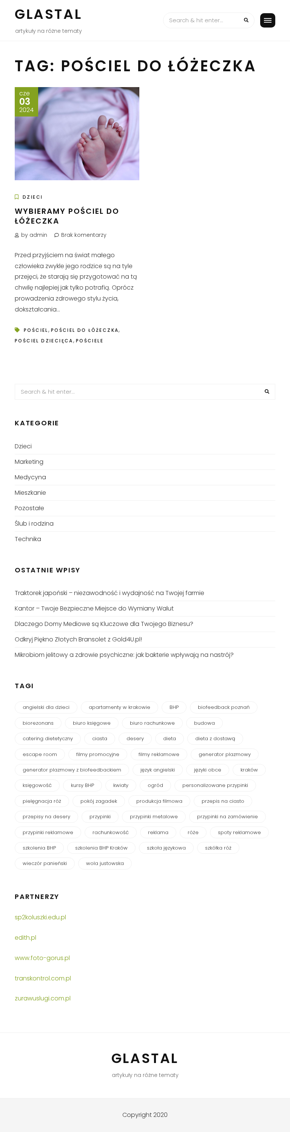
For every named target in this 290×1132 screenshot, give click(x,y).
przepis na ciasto (223, 801)
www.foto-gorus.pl (42, 958)
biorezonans (38, 723)
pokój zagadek (98, 801)
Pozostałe (29, 508)
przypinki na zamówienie (227, 816)
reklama (158, 832)
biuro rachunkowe (152, 723)
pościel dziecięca (44, 340)
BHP (174, 707)
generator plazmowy (225, 754)
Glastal (48, 14)
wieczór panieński (45, 863)
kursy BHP (82, 785)
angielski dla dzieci (46, 707)
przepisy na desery (46, 816)
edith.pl (25, 937)
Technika (28, 539)
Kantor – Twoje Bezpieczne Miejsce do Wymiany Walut (94, 608)
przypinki (100, 816)
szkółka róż (218, 847)
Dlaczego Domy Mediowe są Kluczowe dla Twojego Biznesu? (104, 624)
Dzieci (33, 197)
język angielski (157, 769)
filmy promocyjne (97, 754)
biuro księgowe (92, 723)
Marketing (29, 461)
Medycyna (30, 477)
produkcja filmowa (159, 801)
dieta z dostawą (215, 738)
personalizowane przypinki (215, 785)
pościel (36, 330)
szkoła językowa (166, 847)
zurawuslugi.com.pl (43, 998)
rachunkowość (111, 832)
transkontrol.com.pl (43, 978)
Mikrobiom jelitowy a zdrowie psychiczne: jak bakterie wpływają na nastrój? (124, 654)
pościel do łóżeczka (85, 330)
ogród (155, 785)
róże (193, 832)
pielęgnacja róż (42, 801)
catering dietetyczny (48, 738)
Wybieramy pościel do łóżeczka (67, 216)
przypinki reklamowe (48, 832)
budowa (204, 723)
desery (135, 738)
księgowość (37, 785)
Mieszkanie (30, 492)
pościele (89, 340)
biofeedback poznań (224, 707)
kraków (249, 769)
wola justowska (105, 863)
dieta (169, 738)
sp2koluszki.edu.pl (40, 917)
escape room (40, 754)
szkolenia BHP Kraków (101, 847)
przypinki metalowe (154, 816)
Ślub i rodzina (34, 523)
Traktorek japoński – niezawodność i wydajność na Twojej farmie (109, 593)
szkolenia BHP (39, 847)
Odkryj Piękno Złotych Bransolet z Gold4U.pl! (78, 639)
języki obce (207, 769)
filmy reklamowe (159, 754)
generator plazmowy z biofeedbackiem (72, 769)
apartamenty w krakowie (119, 707)
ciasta (99, 738)
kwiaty (120, 785)
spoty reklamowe (239, 832)
